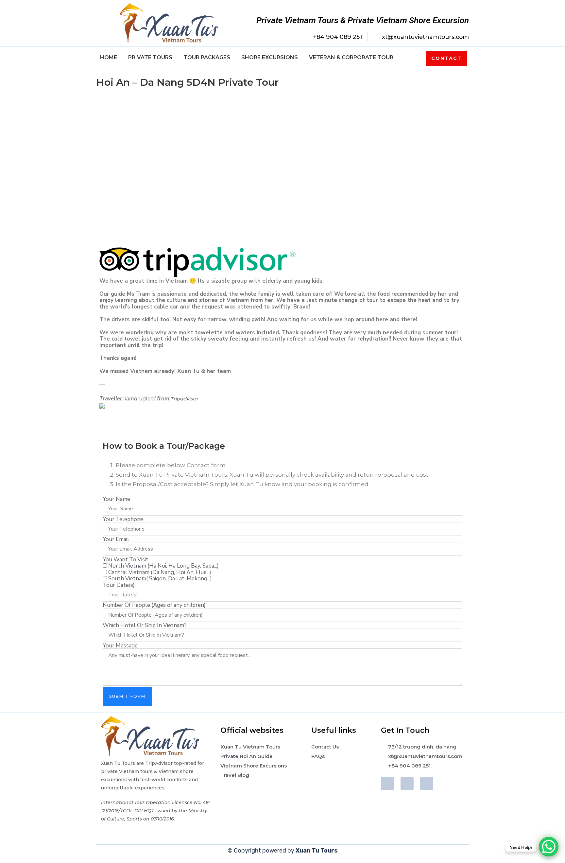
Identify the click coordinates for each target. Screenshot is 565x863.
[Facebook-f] (387, 783)
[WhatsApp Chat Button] (548, 846)
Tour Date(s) (119, 585)
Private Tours (150, 57)
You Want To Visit (125, 559)
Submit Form (127, 696)
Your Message (120, 645)
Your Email (116, 539)
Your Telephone (123, 519)
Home (108, 57)
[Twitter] (407, 783)
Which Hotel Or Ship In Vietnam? (145, 625)
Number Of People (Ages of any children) (154, 605)
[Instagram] (426, 783)
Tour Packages (206, 57)
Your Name (116, 499)
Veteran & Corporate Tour (351, 57)
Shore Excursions (269, 57)
